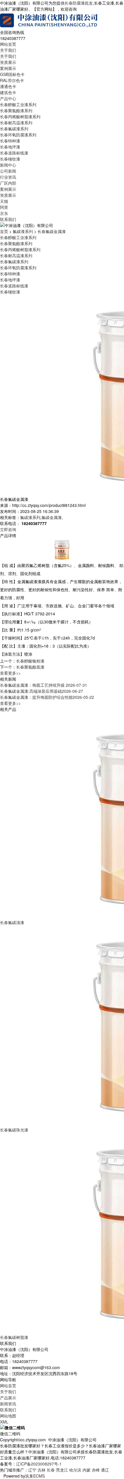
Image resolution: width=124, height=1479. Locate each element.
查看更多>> (10, 673)
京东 (4, 213)
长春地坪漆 (10, 147)
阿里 (4, 207)
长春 (51, 1470)
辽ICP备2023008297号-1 (39, 1464)
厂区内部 (8, 183)
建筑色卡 (8, 92)
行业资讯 (8, 177)
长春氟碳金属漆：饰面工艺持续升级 (43, 685)
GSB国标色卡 (12, 74)
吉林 (41, 1470)
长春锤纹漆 (10, 159)
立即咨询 (8, 529)
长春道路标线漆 (14, 153)
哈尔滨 (75, 1470)
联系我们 (8, 219)
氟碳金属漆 (52, 517)
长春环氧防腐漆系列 (18, 135)
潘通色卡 (8, 86)
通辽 (105, 1470)
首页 (4, 231)
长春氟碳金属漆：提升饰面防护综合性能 (47, 697)
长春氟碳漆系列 (14, 128)
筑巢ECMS (35, 1476)
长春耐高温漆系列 (16, 122)
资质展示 (8, 62)
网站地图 (8, 1416)
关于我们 (8, 50)
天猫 (4, 201)
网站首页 (8, 44)
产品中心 (8, 98)
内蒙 (86, 1470)
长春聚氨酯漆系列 (16, 110)
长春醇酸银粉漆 (30, 661)
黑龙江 (62, 1470)
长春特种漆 (10, 141)
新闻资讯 (8, 1404)
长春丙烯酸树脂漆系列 (20, 116)
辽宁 (32, 1470)
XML (4, 1422)
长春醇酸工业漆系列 (18, 104)
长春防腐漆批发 (79, 3)
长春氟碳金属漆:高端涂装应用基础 (41, 691)
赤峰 (96, 1470)
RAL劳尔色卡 (12, 80)
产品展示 (8, 1397)
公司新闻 (8, 171)
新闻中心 (8, 165)
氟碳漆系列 (23, 231)
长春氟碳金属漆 (51, 231)
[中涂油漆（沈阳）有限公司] (49, 20)
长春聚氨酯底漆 (30, 667)
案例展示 (8, 68)
